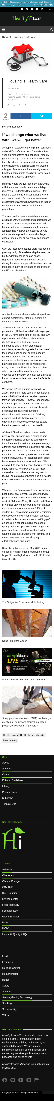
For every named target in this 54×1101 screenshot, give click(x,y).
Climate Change (11, 881)
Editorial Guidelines (12, 780)
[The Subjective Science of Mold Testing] (27, 584)
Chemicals (8, 875)
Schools (6, 991)
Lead (5, 956)
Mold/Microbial (14, 100)
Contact (6, 774)
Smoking (7, 1003)
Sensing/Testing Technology (17, 997)
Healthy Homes (10, 735)
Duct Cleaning (10, 893)
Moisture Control (33, 97)
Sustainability (9, 1009)
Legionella (8, 962)
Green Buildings (11, 916)
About (5, 762)
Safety (5, 985)
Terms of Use (9, 804)
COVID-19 (7, 887)
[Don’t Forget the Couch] (27, 623)
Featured (19, 94)
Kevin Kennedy (10, 740)
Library (6, 786)
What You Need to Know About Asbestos (23, 679)
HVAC (5, 928)
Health (27, 94)
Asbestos (7, 869)
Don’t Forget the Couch (14, 641)
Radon (5, 979)
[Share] (20, 116)
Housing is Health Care (24, 37)
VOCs (5, 1015)
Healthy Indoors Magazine (32, 735)
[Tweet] (41, 116)
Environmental (10, 899)
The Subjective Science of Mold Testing (23, 602)
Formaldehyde (10, 910)
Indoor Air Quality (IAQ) (17, 97)
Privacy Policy (9, 792)
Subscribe (7, 798)
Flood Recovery (10, 905)
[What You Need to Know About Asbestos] (27, 661)
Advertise (7, 768)
